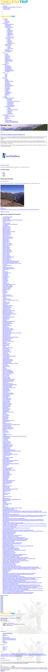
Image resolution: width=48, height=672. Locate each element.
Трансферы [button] (5, 96)
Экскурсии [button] (5, 64)
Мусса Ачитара (6, 374)
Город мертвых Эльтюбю (8, 286)
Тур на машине (8, 51)
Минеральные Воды (9, 60)
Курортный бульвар (7, 349)
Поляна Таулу (5, 418)
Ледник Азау (5, 352)
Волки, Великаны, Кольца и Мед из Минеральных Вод (14, 518)
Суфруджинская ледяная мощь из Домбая (11, 556)
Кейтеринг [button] (5, 77)
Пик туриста (5, 413)
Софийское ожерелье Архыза (8, 553)
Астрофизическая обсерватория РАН (10, 224)
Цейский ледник (6, 487)
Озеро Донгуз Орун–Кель (8, 392)
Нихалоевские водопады (8, 385)
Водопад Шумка (6, 258)
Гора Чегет (5, 282)
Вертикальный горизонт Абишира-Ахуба (11, 514)
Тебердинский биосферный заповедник (11, 460)
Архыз (8, 28)
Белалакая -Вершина (7, 234)
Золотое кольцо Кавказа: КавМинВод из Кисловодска (13, 576)
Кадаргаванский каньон (7, 323)
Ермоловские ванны (7, 309)
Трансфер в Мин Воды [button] (9, 97)
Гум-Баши (5, 292)
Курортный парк (6, 350)
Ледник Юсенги (6, 358)
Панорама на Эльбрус (7, 404)
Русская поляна (6, 431)
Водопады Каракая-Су (7, 260)
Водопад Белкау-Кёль (7, 250)
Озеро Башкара (6, 388)
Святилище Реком (6, 437)
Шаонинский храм (6, 498)
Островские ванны (6, 401)
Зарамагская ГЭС (6, 315)
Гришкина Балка (6, 289)
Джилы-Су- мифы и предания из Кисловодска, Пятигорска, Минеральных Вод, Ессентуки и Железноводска (24, 523)
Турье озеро (5, 465)
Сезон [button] (4, 72)
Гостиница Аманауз (7, 288)
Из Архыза (7, 65)
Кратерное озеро (6, 345)
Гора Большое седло (7, 272)
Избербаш (5, 320)
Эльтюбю (5, 502)
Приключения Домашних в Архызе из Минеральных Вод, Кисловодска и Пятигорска (20, 586)
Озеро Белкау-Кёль (6, 390)
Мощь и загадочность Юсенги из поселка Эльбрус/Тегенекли (15, 539)
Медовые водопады (7, 369)
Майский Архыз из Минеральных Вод (10, 583)
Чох (3, 495)
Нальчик (7, 90)
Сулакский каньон (6, 455)
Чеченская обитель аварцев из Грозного (11, 562)
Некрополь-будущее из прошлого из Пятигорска (12, 542)
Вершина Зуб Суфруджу (8, 244)
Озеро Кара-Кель (6, 395)
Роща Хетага (5, 430)
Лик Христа (5, 364)
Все (3, 172)
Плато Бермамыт (6, 415)
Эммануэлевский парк (7, 503)
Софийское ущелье (6, 448)
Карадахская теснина (7, 330)
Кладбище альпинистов (7, 338)
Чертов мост (5, 494)
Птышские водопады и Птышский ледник (11, 424)
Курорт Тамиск (6, 348)
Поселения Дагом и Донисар (8, 420)
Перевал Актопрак (6, 405)
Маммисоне (7, 93)
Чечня (8, 35)
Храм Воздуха (5, 478)
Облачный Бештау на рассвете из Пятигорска (12, 543)
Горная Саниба (6, 283)
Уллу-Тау (4, 466)
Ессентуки (7, 87)
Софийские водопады (7, 446)
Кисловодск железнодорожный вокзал (10, 336)
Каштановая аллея (6, 335)
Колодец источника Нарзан (8, 341)
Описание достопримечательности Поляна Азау (12, 134)
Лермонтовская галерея (7, 359)
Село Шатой (5, 439)
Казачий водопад (6, 324)
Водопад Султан (6, 253)
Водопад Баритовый (7, 249)
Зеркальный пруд (6, 318)
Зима (6, 74)
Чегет (4, 492)
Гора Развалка (5, 280)
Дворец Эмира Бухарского (8, 295)
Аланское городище (7, 220)
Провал (4, 422)
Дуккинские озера (6, 308)
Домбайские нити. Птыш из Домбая (10, 524)
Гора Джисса (5, 274)
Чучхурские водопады (7, 496)
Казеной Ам (5, 326)
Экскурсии (5, 648)
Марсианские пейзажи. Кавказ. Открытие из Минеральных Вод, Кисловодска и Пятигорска (21, 584)
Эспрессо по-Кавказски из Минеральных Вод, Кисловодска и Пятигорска (17, 593)
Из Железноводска (9, 69)
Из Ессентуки (10, 104)
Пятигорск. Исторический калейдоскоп (11, 547)
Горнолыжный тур (9, 50)
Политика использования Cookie (11, 122)
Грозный (4, 290)
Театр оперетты (6, 459)
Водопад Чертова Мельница (8, 256)
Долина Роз (5, 304)
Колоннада (5, 342)
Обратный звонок (6, 9)
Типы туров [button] (5, 23)
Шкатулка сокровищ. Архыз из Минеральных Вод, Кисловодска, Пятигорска (18, 592)
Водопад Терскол (6, 254)
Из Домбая (7, 71)
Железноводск (10, 33)
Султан (4, 456)
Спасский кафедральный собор (9, 449)
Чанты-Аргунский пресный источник (10, 488)
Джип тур (7, 49)
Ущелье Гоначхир (6, 473)
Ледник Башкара (6, 354)
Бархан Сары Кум (6, 230)
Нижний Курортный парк (8, 381)
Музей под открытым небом (8, 372)
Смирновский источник (7, 445)
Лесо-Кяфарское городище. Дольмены (10, 363)
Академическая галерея (7, 216)
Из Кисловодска (8, 67)
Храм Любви (5, 479)
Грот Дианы (5, 291)
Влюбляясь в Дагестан (7, 570)
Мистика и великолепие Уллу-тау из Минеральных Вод (14, 537)
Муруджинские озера (7, 373)
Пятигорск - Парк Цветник (8, 427)
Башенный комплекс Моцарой (9, 231)
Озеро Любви (5, 397)
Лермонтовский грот (7, 362)
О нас (6, 19)
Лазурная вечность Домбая (8, 534)
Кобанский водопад (7, 339)
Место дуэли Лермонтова (8, 370)
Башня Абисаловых (7, 232)
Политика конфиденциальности (11, 121)
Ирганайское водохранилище (9, 321)
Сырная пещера (6, 458)
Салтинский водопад (7, 434)
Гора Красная (5, 275)
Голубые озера (6, 269)
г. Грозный (5, 264)
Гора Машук (5, 277)
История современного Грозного (9, 532)
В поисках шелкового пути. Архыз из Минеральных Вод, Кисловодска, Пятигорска (19, 569)
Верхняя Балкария (6, 241)
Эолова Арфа (5, 504)
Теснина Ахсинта (6, 462)
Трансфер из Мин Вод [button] (9, 106)
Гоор (4, 270)
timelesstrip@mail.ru (9, 625)
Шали (4, 497)
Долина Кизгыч (6, 303)
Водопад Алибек (6, 248)
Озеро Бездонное (6, 389)
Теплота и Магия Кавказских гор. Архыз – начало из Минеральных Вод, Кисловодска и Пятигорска (23, 590)
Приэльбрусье (10, 30)
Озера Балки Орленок (7, 386)
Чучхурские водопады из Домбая (9, 564)
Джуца (4, 301)
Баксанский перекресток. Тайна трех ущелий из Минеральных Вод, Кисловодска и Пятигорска (22, 567)
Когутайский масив (7, 340)
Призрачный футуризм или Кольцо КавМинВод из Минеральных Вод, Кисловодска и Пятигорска (22, 585)
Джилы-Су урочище (7, 299)
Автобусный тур (8, 44)
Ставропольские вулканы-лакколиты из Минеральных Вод (14, 554)
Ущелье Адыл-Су (6, 470)
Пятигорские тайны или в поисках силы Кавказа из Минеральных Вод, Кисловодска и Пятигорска (23, 588)
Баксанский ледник (7, 227)
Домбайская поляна (7, 306)
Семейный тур (8, 26)
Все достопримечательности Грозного (10, 262)
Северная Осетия (10, 36)
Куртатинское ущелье (7, 351)
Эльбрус (4, 501)
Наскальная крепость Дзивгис (9, 379)
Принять (2, 670)
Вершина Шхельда (6, 247)
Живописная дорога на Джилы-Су (10, 313)
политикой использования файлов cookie (29, 668)
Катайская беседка (6, 334)
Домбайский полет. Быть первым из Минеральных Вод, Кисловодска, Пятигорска (19, 573)
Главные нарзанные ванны (8, 267)
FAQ (6, 119)
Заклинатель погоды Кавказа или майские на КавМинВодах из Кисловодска (18, 574)
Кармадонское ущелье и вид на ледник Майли (12, 332)
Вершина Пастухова (7, 245)
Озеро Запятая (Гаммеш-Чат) (8, 393)
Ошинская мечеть (6, 402)
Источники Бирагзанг (7, 322)
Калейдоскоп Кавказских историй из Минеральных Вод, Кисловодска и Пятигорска (20, 581)
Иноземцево (7, 88)
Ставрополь (7, 89)
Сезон (4, 649)
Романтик (5, 429)
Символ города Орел (7, 442)
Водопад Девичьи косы (7, 251)
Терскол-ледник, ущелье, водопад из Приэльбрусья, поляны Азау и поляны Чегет (19, 558)
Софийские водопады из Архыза (9, 552)
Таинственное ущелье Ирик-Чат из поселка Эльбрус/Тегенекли (15, 557)
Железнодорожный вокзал (8, 312)
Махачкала (5, 368)
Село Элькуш (5, 440)
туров (28, 167)
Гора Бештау (5, 271)
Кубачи (4, 346)
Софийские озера (6, 447)
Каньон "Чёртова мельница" (8, 329)
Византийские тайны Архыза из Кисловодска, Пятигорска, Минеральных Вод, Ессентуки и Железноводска (24, 515)
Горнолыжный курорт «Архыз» (9, 284)
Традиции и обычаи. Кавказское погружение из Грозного (14, 559)
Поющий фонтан (6, 421)
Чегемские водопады (7, 489)
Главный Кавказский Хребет (8, 268)
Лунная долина (6, 365)
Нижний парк (5, 382)
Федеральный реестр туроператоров (7, 617)
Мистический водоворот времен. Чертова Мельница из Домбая (15, 538)
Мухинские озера (6, 377)
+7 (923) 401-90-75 (6, 8)
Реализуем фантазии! (4, 165)
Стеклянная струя (6, 451)
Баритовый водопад (7, 229)
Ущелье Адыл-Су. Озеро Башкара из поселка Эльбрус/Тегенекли (16, 560)
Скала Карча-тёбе (6, 443)
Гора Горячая (5, 273)
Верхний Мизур (6, 238)
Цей (6, 95)
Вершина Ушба (6, 246)
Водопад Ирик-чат (6, 252)
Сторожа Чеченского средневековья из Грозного (12, 555)
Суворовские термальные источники (10, 454)
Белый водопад (6, 235)
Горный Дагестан (6, 571)
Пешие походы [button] (8, 45)
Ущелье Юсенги (6, 477)
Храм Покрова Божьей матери (9, 480)
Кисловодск (9, 31)
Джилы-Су (5, 297)
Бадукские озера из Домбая (8, 508)
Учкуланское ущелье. (7, 468)
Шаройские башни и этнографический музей (12, 499)
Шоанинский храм (6, 500)
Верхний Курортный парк (8, 237)
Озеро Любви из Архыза (8, 544)
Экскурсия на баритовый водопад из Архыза (12, 565)
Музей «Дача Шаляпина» (8, 371)
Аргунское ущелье (6, 223)
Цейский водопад (6, 486)
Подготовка (7, 118)
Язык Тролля (5, 506)
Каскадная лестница (7, 333)
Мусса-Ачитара (6, 376)
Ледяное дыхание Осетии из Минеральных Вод (12, 535)
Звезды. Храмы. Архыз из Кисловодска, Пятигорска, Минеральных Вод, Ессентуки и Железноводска (23, 531)
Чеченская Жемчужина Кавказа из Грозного (11, 561)
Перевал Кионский (6, 406)
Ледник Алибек (6, 353)
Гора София (5, 281)
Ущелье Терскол (6, 476)
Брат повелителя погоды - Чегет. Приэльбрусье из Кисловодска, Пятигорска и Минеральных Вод (22, 511)
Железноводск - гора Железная (9, 310)
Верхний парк (5, 239)
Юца (4, 505)
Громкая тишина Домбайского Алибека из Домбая (13, 522)
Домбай (9, 29)
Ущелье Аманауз (6, 471)
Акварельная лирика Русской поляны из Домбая (12, 507)
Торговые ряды (6, 464)
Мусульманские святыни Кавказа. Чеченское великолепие (14, 540)
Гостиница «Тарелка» (7, 287)
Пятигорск (9, 32)
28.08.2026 (5, 5)
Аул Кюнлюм (5, 225)
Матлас (4, 367)
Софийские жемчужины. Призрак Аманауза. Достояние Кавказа (16, 589)
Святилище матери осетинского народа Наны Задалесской (14, 436)
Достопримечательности (10, 115)
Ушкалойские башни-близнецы (9, 469)
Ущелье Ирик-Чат (6, 475)
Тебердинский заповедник (8, 461)
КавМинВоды (10, 34)
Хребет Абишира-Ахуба (7, 481)
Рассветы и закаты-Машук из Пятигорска (11, 548)
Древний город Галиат (7, 307)
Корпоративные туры (9, 24)
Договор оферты (8, 120)
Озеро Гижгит (5, 391)
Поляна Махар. (6, 417)
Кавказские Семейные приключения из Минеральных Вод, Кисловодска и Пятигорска (20, 579)
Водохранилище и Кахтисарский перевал (11, 261)
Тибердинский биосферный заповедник (11, 463)
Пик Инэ (4, 412)
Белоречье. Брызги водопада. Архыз (10, 509)
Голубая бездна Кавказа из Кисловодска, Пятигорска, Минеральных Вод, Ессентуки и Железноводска (23, 519)
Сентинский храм (6, 441)
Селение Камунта (6, 438)
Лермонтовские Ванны (7, 361)
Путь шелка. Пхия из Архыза (8, 546)
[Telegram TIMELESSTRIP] (3, 628)
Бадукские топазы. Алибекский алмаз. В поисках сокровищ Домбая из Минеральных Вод (21, 566)
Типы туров (5, 646)
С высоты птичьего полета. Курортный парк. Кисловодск (14, 550)
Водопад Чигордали (7, 257)
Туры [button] (4, 52)
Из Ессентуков (8, 66)
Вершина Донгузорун (7, 243)
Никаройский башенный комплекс (10, 384)
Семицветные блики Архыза (8, 551)
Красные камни (6, 344)
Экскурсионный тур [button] (9, 27)
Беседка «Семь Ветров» (7, 236)
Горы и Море (5, 572)
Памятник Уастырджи (7, 403)
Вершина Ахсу (6, 242)
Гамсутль (4, 266)
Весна (6, 75)
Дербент (4, 296)
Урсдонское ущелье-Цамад (8, 467)
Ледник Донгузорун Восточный (9, 355)
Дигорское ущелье (6, 302)
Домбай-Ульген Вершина (8, 305)
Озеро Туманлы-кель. (7, 399)
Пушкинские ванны (7, 426)
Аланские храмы (6, 218)
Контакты (7, 21)
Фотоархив (7, 22)
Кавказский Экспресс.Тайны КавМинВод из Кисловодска (14, 580)
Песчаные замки (6, 409)
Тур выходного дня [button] (9, 37)
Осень (6, 73)
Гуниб (4, 293)
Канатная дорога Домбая (8, 328)
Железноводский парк (7, 311)
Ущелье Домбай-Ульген (7, 474)
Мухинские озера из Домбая (8, 541)
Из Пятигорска (8, 68)
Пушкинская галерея (7, 425)
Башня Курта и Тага (7, 233)
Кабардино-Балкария (9, 85)
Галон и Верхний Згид (7, 265)
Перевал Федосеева (7, 408)
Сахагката (5, 435)
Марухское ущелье (6, 366)
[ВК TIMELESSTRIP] (3, 629)
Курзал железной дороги (8, 347)
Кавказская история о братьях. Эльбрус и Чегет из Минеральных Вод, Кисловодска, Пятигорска (22, 577)
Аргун (4, 222)
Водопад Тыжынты (7, 255)
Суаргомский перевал (7, 453)
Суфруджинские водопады (8, 457)
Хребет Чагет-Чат (6, 483)
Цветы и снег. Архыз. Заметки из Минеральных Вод (13, 591)
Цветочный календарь (7, 485)
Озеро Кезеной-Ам (6, 396)
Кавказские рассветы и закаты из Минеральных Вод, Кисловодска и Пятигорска (19, 578)
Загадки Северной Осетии (8, 528)
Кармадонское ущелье (7, 331)
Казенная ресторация (7, 325)
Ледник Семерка (6, 357)
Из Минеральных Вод (9, 70)
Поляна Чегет (5, 419)
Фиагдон (7, 94)
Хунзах (4, 484)
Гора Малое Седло (6, 276)
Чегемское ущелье (6, 490)
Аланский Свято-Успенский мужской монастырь (12, 219)
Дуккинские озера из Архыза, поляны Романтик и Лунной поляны (16, 527)
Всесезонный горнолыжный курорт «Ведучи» (12, 263)
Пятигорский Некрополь (8, 428)
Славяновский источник (8, 444)
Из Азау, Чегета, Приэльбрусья (13, 101)
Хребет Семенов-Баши (7, 482)
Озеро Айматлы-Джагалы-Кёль (9, 387)
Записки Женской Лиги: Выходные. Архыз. (11, 575)
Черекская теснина (6, 493)
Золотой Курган (6, 319)
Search (13, 666)
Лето (6, 76)
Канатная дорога (6, 327)
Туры (4, 647)
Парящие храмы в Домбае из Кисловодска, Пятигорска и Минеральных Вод (18, 545)
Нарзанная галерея (6, 378)
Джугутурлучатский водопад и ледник (10, 300)
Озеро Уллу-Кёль (6, 400)
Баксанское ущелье (6, 228)
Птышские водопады (7, 423)
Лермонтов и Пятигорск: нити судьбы (10, 536)
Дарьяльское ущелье (7, 294)
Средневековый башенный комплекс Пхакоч (12, 450)
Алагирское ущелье (7, 217)
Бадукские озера (6, 226)
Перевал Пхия (5, 407)
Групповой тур (8, 25)
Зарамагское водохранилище (8, 316)
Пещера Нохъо (6, 410)
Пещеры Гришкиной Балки (8, 411)
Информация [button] (5, 114)
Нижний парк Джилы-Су (8, 383)
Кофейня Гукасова (6, 343)
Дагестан (7, 63)
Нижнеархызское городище (8, 380)
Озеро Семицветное (7, 398)
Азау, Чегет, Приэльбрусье (12, 109)
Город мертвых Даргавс (7, 285)
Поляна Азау (5, 416)
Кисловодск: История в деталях (9, 533)
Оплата (6, 116)
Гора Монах (5, 278)
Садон (4, 432)
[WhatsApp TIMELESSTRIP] (3, 627)
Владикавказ (7, 91)
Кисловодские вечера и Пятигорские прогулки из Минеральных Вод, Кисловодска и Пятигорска (22, 582)
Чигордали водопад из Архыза (9, 563)
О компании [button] (5, 18)
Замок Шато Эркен (6, 314)
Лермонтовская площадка (8, 360)
